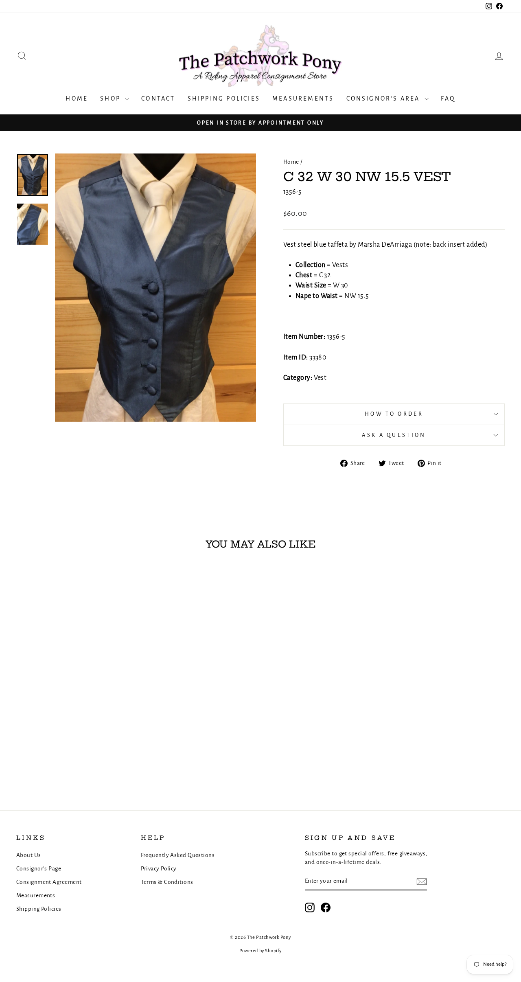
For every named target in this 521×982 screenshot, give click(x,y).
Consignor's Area (384, 98)
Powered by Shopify (260, 951)
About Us (28, 855)
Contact (158, 98)
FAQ (448, 98)
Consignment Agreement (48, 882)
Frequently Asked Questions (178, 855)
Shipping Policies (224, 98)
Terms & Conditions (167, 882)
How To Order (394, 414)
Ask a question (394, 435)
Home (77, 98)
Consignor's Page (38, 869)
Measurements (303, 98)
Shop (111, 98)
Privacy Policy (159, 869)
